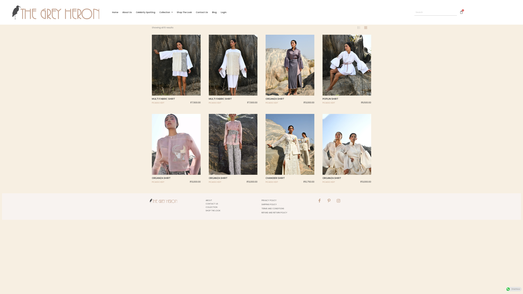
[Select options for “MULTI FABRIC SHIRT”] (165, 70)
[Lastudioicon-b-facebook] (319, 201)
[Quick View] (173, 70)
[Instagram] (338, 201)
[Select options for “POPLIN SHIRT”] (336, 70)
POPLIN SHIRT (330, 99)
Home (115, 12)
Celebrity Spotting (145, 12)
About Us (127, 12)
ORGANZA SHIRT (275, 99)
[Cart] (461, 12)
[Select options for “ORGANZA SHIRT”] (279, 70)
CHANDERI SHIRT (275, 178)
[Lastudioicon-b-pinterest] (329, 201)
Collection (164, 12)
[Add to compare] (187, 70)
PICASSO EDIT (158, 102)
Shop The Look (184, 12)
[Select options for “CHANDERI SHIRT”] (279, 150)
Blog (214, 12)
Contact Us (202, 12)
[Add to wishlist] (180, 70)
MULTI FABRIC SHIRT (163, 99)
